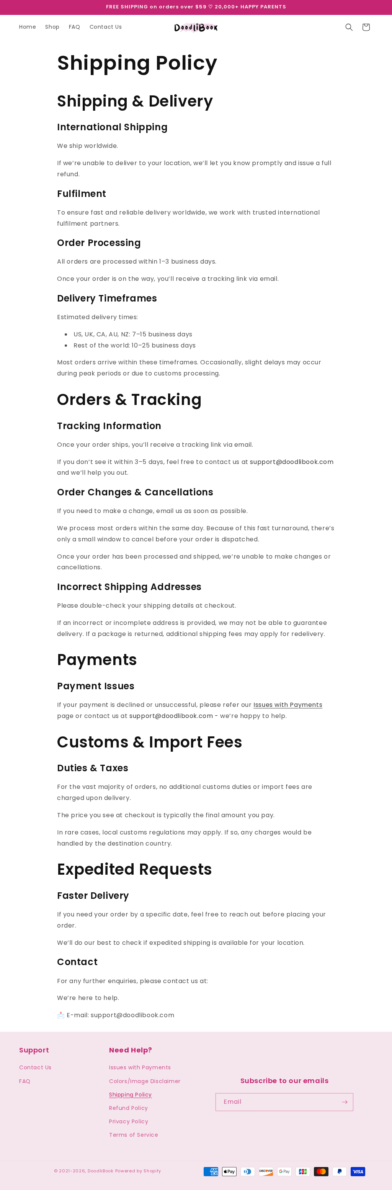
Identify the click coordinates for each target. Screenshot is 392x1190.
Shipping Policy (130, 1094)
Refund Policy (128, 1108)
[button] (349, 27)
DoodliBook (101, 1171)
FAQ (25, 1081)
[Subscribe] (344, 1102)
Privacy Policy (128, 1121)
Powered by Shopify (138, 1171)
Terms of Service (133, 1135)
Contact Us (35, 1067)
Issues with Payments (287, 704)
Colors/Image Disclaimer (145, 1081)
